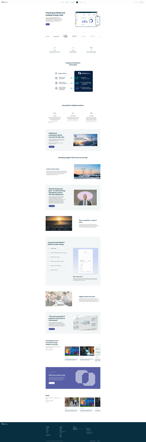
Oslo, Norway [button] (75, 428)
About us (81, 2)
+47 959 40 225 (88, 432)
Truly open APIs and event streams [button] (55, 265)
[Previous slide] (97, 344)
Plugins (61, 429)
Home (47, 428)
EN (136, 2)
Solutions (67, 2)
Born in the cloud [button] (53, 248)
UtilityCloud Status (62, 431)
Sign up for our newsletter (49, 349)
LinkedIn (61, 436)
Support (61, 430)
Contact (47, 431)
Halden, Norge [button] (75, 429)
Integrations (73, 2)
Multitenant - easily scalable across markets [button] (57, 261)
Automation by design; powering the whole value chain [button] (58, 252)
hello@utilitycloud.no (89, 433)
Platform (62, 2)
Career (47, 430)
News (84, 2)
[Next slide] (99, 344)
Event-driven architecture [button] (54, 269)
